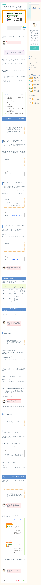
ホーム (31, 56)
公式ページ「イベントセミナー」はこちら (15, 215)
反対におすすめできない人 (11, 111)
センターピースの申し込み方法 (34, 63)
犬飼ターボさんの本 (33, 67)
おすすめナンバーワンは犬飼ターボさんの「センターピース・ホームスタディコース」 (15, 109)
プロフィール (32, 69)
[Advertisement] (34, 14)
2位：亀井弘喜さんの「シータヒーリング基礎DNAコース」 (14, 102)
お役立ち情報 (32, 65)
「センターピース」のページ (14, 259)
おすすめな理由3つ (10, 110)
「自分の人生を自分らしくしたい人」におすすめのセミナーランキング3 (15, 98)
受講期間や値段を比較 (10, 106)
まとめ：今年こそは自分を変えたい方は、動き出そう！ (15, 113)
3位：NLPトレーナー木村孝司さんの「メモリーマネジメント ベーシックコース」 (15, 100)
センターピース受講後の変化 (34, 60)
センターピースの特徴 (33, 58)
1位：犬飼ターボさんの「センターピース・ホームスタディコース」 (15, 104)
